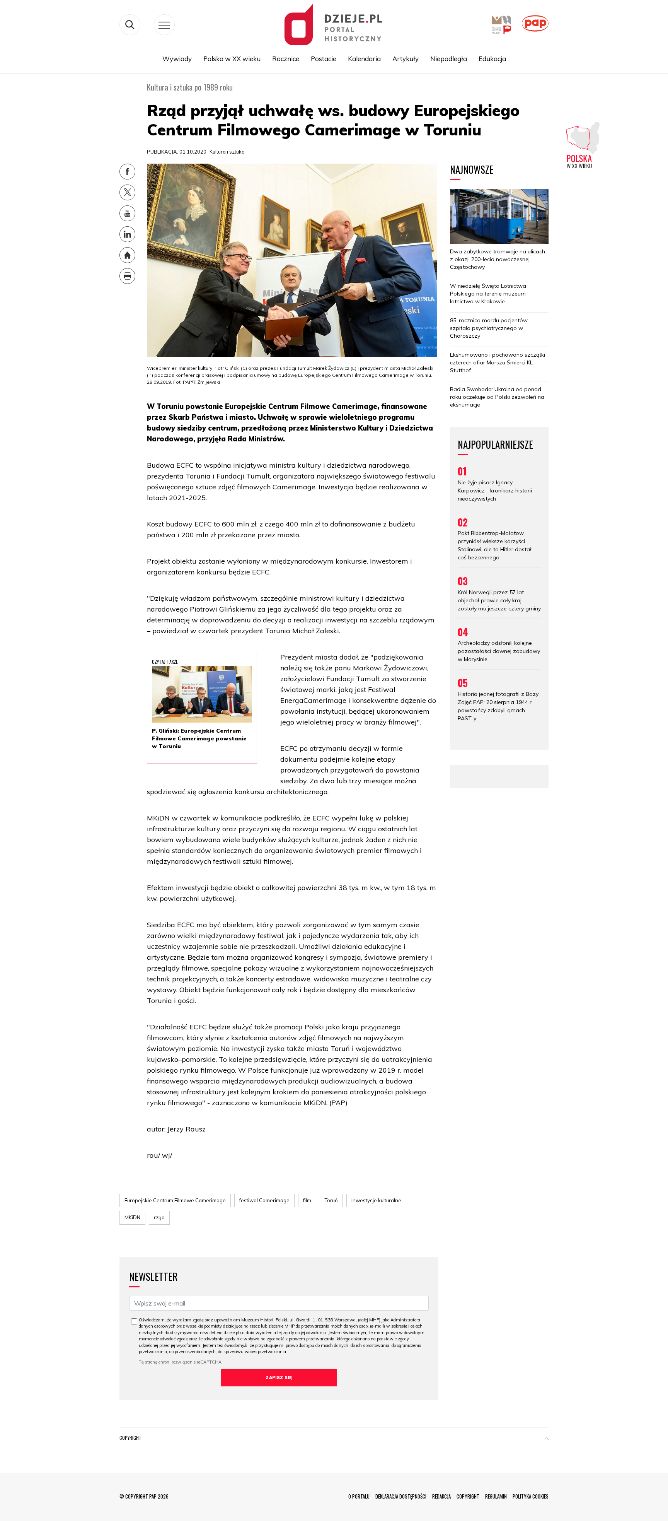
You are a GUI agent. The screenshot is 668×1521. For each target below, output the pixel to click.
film (307, 1200)
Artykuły (405, 59)
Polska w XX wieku (232, 59)
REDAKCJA (441, 1496)
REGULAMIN (496, 1496)
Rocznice (285, 59)
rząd (159, 1217)
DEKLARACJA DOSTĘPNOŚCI (400, 1496)
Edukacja (492, 59)
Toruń (331, 1200)
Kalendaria (364, 59)
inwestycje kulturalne (376, 1200)
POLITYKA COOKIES (531, 1496)
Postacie (323, 59)
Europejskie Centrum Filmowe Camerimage (175, 1200)
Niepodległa (448, 59)
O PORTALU (359, 1496)
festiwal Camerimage (264, 1200)
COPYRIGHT (468, 1496)
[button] (547, 1439)
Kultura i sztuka (227, 152)
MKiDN (132, 1217)
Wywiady (177, 59)
